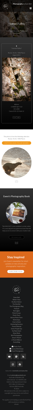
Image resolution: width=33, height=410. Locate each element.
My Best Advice (17, 302)
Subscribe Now (15, 271)
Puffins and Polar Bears (17, 143)
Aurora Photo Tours (16, 317)
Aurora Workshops (17, 349)
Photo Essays (16, 313)
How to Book (16, 322)
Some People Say (16, 328)
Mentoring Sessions (16, 324)
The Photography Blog (16, 306)
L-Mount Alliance (16, 340)
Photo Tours (16, 315)
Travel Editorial (16, 326)
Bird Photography (16, 335)
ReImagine (16, 311)
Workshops (16, 320)
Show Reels (16, 333)
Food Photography (17, 351)
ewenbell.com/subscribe (20, 371)
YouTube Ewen (16, 331)
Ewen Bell (16, 297)
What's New (16, 299)
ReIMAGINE (16, 237)
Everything (16, 342)
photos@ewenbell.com (18, 375)
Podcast (16, 308)
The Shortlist (16, 304)
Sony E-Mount (16, 337)
